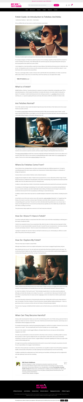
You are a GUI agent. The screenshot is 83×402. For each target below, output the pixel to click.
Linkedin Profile (25, 373)
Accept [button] (62, 400)
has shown (52, 149)
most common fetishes (22, 153)
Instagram (36, 373)
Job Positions (27, 391)
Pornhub (27, 368)
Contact (55, 9)
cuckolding (53, 94)
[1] (63, 90)
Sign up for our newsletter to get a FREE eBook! (41, 1)
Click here (41, 294)
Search (56, 5)
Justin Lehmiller (47, 198)
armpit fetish (61, 155)
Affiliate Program (66, 391)
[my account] (66, 5)
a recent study (24, 111)
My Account (32, 9)
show (27, 79)
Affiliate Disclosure (17, 391)
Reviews (38, 9)
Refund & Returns (44, 391)
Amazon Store (35, 391)
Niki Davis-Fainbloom (21, 20)
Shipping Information (55, 391)
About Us (50, 9)
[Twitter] (66, 363)
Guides (44, 9)
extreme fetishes (35, 157)
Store (27, 9)
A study (17, 177)
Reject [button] (66, 400)
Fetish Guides (36, 20)
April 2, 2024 (29, 20)
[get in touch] (69, 5)
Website (31, 373)
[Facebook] (65, 363)
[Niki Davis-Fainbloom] (18, 365)
